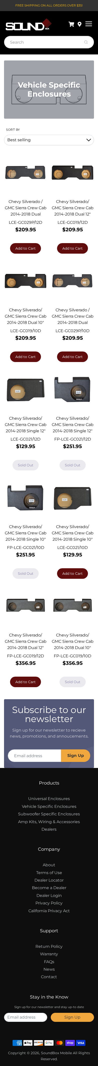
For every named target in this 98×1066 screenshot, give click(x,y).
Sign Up (75, 755)
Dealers (49, 829)
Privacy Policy (49, 903)
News (49, 969)
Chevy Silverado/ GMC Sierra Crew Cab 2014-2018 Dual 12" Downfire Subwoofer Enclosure (72, 214)
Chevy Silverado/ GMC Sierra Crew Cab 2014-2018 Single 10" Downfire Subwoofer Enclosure (72, 539)
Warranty (49, 954)
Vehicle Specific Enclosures (49, 806)
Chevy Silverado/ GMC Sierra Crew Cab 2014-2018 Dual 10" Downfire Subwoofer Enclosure (25, 322)
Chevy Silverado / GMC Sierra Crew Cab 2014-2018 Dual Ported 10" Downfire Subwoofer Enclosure (72, 322)
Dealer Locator (49, 880)
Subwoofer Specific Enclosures (49, 814)
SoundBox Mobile (56, 1053)
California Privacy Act (49, 910)
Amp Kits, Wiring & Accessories (49, 821)
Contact (49, 976)
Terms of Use (49, 872)
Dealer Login (49, 895)
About (49, 865)
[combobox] (41, 42)
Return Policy (49, 946)
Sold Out (25, 465)
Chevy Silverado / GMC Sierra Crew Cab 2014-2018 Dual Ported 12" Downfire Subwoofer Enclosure (25, 214)
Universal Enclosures (49, 798)
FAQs (49, 961)
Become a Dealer (49, 887)
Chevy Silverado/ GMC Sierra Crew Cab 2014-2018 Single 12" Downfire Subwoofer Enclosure (25, 431)
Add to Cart (25, 248)
